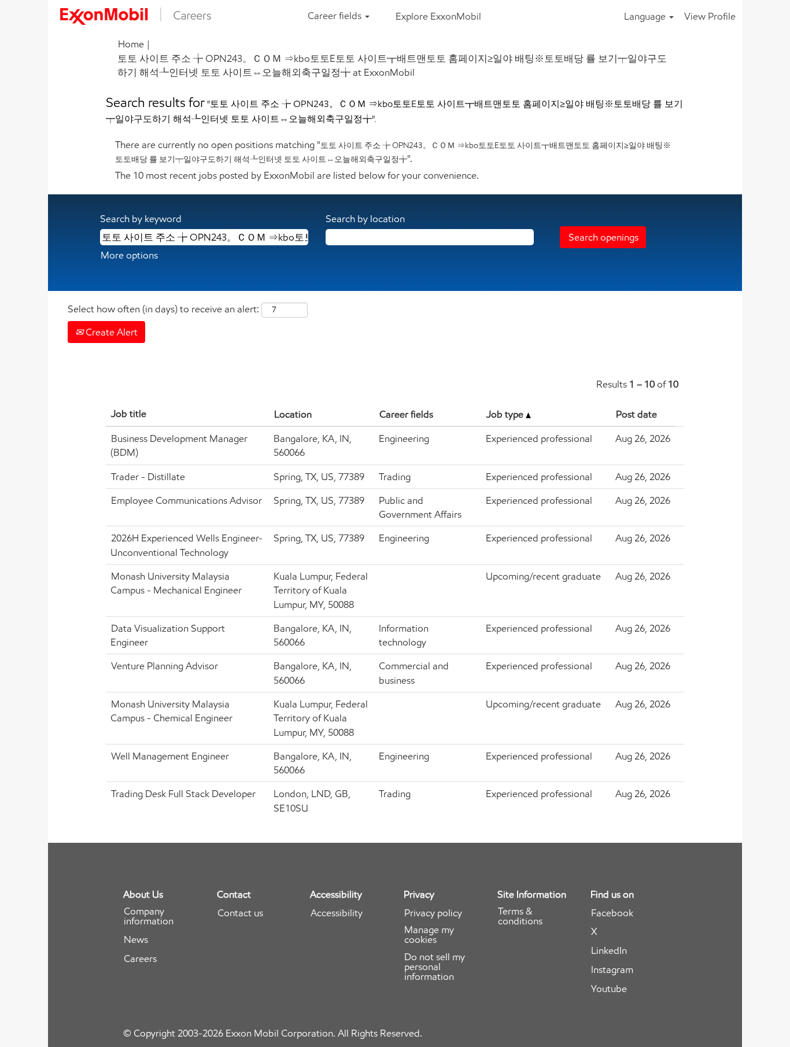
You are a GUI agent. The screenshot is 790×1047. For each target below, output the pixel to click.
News (136, 939)
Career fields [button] (336, 15)
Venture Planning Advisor (164, 666)
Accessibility (337, 913)
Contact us (240, 913)
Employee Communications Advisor (186, 500)
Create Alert (110, 332)
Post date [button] (636, 414)
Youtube (609, 988)
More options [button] (129, 255)
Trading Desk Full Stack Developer (183, 793)
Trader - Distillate (148, 476)
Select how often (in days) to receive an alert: (163, 309)
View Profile (710, 16)
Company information (148, 916)
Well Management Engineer (170, 756)
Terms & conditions (520, 916)
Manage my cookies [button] (429, 934)
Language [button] (646, 16)
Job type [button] (506, 414)
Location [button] (293, 414)
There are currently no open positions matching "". (393, 151)
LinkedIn (609, 950)
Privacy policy (433, 913)
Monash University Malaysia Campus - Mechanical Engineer (176, 583)
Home (131, 44)
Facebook (612, 913)
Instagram (612, 969)
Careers (140, 958)
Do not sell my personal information (434, 967)
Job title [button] (128, 413)
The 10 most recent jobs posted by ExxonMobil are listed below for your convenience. (297, 175)
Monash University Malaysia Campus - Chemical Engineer (171, 711)
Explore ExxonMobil (438, 16)
